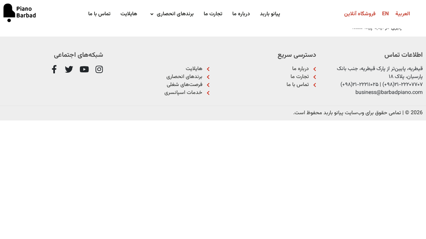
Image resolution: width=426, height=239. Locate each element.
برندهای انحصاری (175, 14)
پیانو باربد (270, 14)
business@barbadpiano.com (389, 93)
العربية (402, 14)
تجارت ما (213, 14)
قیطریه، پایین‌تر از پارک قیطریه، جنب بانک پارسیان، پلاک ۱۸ (380, 73)
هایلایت (128, 14)
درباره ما (241, 14)
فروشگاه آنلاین (359, 14)
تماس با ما (99, 14)
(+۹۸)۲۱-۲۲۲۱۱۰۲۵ (359, 85)
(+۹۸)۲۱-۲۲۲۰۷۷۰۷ (402, 85)
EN (385, 14)
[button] (170, 14)
